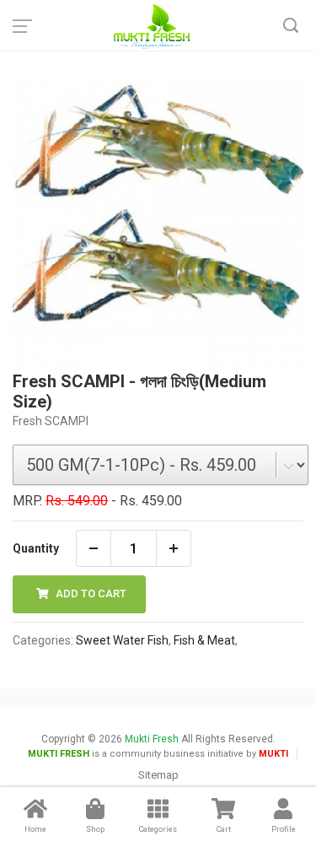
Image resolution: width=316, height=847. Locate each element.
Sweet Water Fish (122, 640)
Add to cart (89, 593)
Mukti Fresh (152, 739)
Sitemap (158, 775)
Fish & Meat (204, 640)
